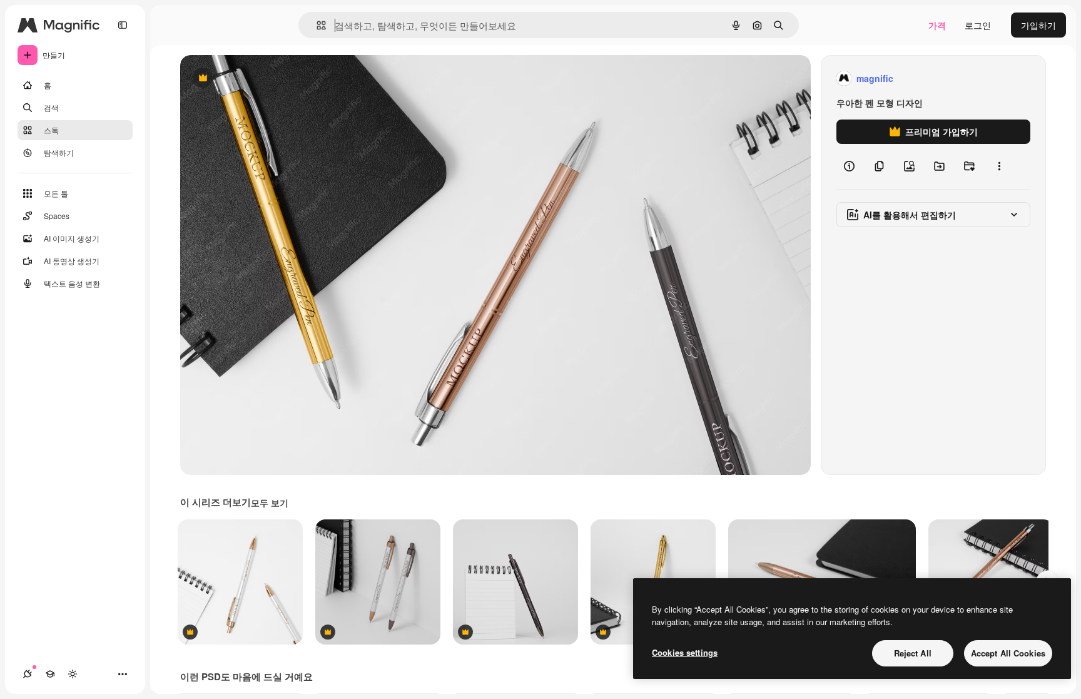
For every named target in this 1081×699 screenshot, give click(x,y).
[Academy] (50, 674)
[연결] (28, 674)
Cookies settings (685, 652)
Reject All (912, 653)
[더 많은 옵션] (999, 166)
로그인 (978, 25)
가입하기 (1038, 25)
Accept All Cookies (1008, 653)
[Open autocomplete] (316, 25)
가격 (937, 25)
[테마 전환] (73, 674)
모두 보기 (269, 502)
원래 (252, 78)
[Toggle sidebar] (123, 25)
